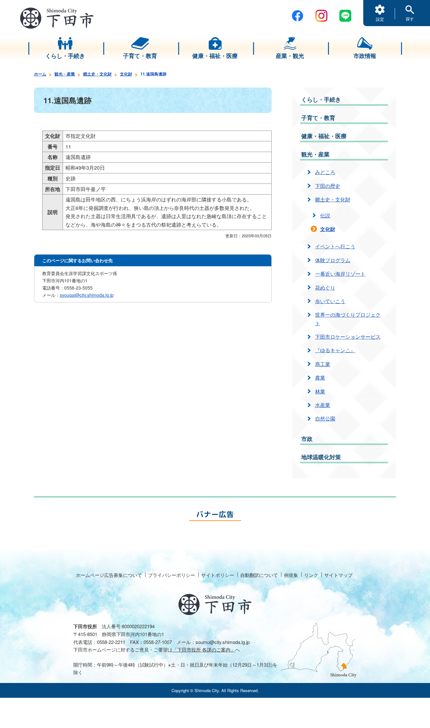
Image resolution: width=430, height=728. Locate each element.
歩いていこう (330, 301)
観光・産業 (64, 74)
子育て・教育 (318, 118)
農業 (320, 377)
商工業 (322, 364)
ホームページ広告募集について (109, 575)
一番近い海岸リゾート (340, 273)
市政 (307, 439)
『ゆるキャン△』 (335, 350)
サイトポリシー (217, 575)
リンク (311, 575)
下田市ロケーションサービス (348, 336)
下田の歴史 (327, 185)
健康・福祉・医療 (324, 136)
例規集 (291, 575)
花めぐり (325, 287)
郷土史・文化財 (97, 74)
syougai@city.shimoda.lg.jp (87, 295)
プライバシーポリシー (171, 575)
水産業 (322, 405)
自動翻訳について (259, 575)
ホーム (40, 74)
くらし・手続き (321, 99)
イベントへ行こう (335, 246)
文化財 (126, 74)
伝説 (325, 215)
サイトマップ (338, 575)
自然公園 (325, 418)
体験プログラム (332, 260)
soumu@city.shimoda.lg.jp (222, 642)
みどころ (325, 172)
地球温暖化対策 (321, 457)
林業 (320, 391)
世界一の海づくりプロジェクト (348, 318)
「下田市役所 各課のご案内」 (204, 649)
